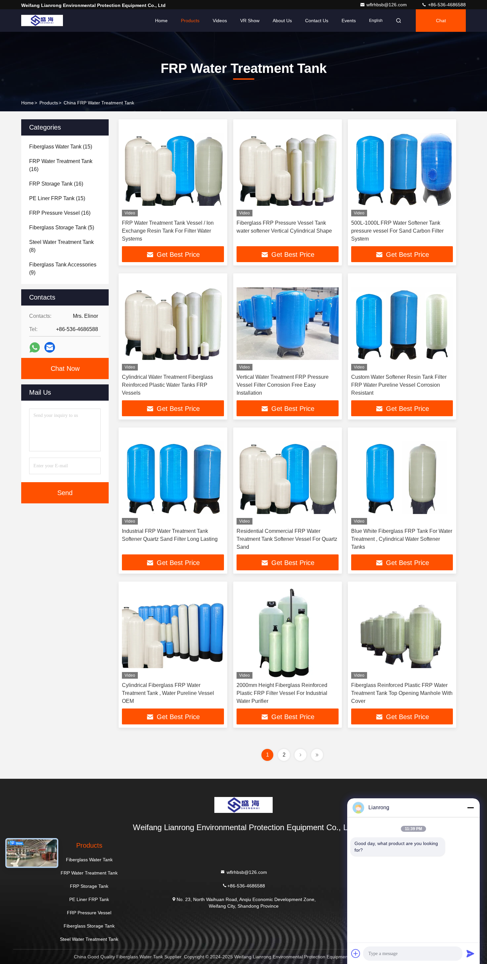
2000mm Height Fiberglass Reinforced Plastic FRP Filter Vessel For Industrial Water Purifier (282, 693)
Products (190, 20)
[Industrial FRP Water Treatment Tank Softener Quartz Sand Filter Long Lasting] (173, 478)
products (48, 102)
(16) (60, 165)
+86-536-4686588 (446, 4)
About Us (282, 20)
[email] (49, 347)
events (349, 20)
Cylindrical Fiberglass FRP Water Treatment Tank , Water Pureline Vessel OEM (168, 693)
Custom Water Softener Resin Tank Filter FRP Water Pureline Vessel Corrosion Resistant (399, 385)
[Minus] (470, 808)
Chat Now (65, 368)
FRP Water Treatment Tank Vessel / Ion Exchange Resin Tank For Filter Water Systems (168, 231)
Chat (441, 20)
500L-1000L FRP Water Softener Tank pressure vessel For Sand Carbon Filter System (397, 231)
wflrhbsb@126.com (387, 4)
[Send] (470, 953)
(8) (61, 246)
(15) (60, 146)
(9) (62, 268)
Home (161, 20)
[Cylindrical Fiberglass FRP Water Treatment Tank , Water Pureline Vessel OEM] (173, 632)
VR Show (249, 20)
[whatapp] (34, 347)
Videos (220, 20)
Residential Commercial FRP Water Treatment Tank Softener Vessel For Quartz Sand (287, 539)
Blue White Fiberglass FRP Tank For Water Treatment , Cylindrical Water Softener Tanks (401, 539)
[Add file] (355, 953)
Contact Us (316, 20)
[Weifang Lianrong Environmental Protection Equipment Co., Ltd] (42, 20)
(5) (61, 227)
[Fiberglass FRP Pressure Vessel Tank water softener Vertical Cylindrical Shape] (288, 169)
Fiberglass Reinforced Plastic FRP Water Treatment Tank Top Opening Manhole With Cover (402, 693)
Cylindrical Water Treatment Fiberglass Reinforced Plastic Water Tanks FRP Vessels (167, 385)
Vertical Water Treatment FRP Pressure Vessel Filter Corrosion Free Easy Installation (283, 385)
